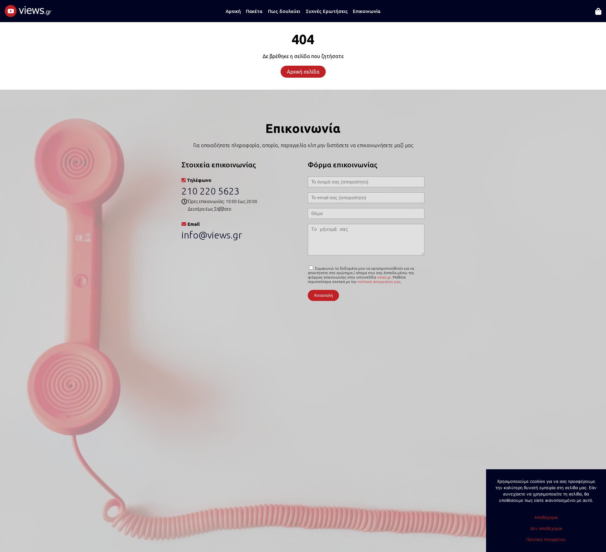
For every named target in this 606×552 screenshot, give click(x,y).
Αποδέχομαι (546, 517)
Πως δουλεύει (284, 11)
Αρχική (233, 11)
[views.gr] (28, 13)
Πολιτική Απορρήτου (546, 539)
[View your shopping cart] (598, 15)
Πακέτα (254, 11)
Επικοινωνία (366, 11)
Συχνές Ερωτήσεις (327, 11)
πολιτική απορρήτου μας (379, 281)
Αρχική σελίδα (303, 72)
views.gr (384, 277)
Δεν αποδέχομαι (546, 528)
